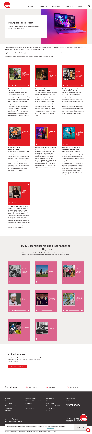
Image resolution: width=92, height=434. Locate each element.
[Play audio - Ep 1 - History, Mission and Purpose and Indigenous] (23, 274)
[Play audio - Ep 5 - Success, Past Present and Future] (50, 303)
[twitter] (72, 405)
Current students (67, 2)
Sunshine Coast (50, 403)
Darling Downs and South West (53, 406)
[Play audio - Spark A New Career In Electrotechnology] (23, 136)
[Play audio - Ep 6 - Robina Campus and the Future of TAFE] (77, 303)
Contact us (88, 2)
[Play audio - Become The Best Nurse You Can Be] (50, 136)
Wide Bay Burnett (50, 408)
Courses (7, 401)
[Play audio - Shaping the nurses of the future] (23, 195)
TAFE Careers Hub (30, 408)
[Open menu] (28, 66)
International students (31, 398)
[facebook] (67, 405)
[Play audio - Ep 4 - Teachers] (23, 302)
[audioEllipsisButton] (28, 85)
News (75, 2)
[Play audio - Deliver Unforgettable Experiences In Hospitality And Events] (50, 78)
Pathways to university (10, 406)
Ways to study (8, 408)
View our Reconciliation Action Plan (13, 421)
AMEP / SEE (8, 410)
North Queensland (50, 410)
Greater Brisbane (50, 398)
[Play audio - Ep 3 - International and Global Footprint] (77, 274)
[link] (31, 7)
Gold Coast (49, 401)
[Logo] (7, 7)
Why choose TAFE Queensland (33, 401)
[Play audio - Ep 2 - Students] (50, 273)
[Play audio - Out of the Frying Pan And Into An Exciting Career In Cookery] (77, 78)
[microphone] (79, 405)
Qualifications (8, 403)
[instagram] (70, 405)
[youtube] (75, 405)
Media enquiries (70, 401)
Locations (49, 396)
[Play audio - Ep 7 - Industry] (23, 330)
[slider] (20, 85)
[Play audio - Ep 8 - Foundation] (50, 330)
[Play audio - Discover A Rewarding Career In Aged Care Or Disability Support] (77, 138)
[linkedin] (77, 405)
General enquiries (70, 398)
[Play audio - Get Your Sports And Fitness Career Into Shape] (23, 78)
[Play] (10, 85)
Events (81, 2)
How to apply (29, 403)
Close (78, 427)
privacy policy (50, 428)
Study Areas (8, 398)
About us (28, 406)
